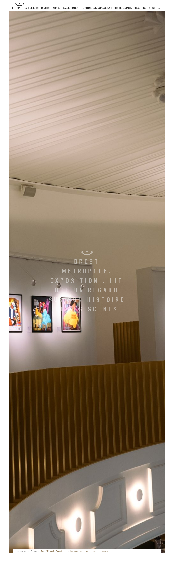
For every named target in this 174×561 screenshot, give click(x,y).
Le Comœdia (21, 551)
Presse (137, 8)
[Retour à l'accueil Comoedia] (19, 6)
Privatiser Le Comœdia (123, 8)
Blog (144, 8)
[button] (159, 9)
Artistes (56, 8)
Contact (152, 8)
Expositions (45, 8)
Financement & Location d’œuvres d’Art (96, 8)
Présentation (33, 8)
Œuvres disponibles (70, 8)
